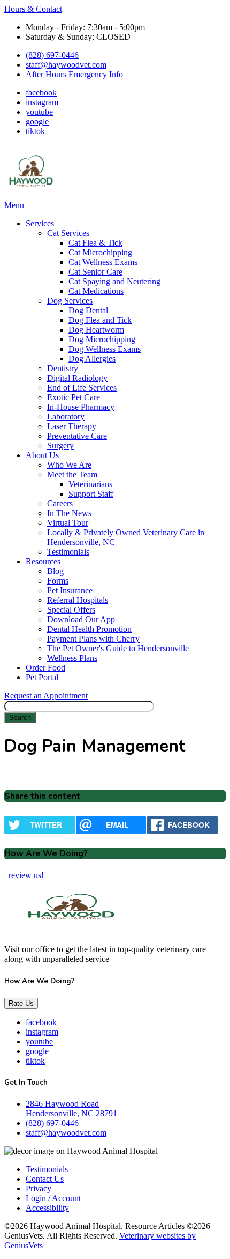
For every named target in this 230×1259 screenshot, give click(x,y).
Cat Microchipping (100, 252)
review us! (25, 875)
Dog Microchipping (101, 339)
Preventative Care (77, 435)
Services (40, 223)
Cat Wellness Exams (102, 262)
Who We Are (69, 464)
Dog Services (70, 300)
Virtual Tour (67, 522)
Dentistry (62, 368)
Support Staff (90, 493)
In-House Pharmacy (80, 406)
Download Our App (81, 619)
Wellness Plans (72, 657)
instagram (42, 102)
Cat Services (68, 233)
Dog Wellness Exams (104, 349)
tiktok (35, 131)
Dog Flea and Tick (100, 320)
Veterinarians (90, 484)
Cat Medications (96, 291)
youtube (39, 111)
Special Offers (71, 609)
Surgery (60, 445)
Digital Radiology (77, 377)
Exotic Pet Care (73, 397)
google (37, 121)
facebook (41, 92)
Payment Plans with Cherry (93, 638)
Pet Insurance (70, 590)
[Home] (31, 195)
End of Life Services (82, 387)
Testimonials (68, 551)
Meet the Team (72, 474)
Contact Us (45, 1178)
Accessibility (47, 1207)
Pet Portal (42, 677)
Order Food (45, 667)
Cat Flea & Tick (95, 242)
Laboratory (66, 416)
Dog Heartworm (96, 329)
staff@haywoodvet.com (66, 64)
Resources (43, 561)
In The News (69, 513)
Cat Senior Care (95, 271)
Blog (55, 571)
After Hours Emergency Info (74, 74)
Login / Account (53, 1198)
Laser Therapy (71, 426)
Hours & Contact (33, 8)
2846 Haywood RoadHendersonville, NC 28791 (71, 1108)
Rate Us (21, 1003)
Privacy (38, 1188)
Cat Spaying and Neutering (114, 281)
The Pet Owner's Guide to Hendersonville (118, 648)
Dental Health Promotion (89, 629)
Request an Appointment (46, 695)
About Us (42, 455)
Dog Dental (88, 310)
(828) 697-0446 (52, 55)
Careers (60, 503)
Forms (57, 580)
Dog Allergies (92, 358)
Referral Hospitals (77, 600)
